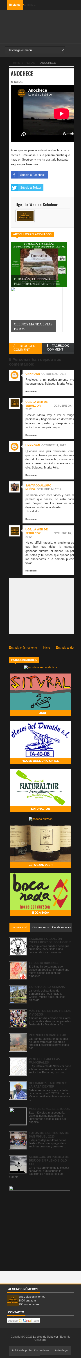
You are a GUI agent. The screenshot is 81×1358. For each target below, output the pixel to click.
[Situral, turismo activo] (40, 715)
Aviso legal (61, 1350)
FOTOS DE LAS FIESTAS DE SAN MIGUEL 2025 (49, 1134)
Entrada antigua (66, 647)
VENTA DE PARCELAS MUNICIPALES (44, 1060)
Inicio (46, 647)
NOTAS (18, 82)
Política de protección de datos (30, 1350)
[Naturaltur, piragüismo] (40, 811)
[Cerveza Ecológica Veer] (40, 867)
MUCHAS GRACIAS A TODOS (49, 1109)
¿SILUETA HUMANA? (43, 963)
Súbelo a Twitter (30, 187)
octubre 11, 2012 (53, 445)
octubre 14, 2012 (49, 489)
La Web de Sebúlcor (46, 1336)
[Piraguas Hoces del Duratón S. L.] (40, 763)
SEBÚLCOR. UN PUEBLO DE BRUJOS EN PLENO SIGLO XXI (49, 1160)
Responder (31, 391)
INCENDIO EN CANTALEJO (47, 1035)
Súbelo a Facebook (32, 175)
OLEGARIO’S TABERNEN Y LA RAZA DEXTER (48, 1084)
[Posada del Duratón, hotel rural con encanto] (40, 819)
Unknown (32, 373)
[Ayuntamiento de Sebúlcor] (40, 667)
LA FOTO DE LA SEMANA (47, 987)
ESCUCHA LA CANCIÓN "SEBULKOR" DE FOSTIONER (50, 940)
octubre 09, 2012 (53, 373)
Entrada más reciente (23, 647)
